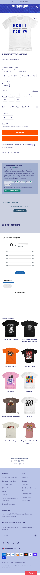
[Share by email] (18, 152)
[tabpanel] (20, 298)
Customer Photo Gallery (9, 481)
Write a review (20, 211)
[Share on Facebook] (8, 152)
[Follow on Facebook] (3, 543)
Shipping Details (27, 493)
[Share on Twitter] (11, 152)
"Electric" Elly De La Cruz (29, 366)
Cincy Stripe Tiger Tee (10, 366)
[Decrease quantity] (4, 117)
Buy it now (20, 138)
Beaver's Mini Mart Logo (10, 441)
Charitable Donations (8, 504)
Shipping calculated (15, 126)
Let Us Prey (29, 416)
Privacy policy (15, 565)
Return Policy (26, 500)
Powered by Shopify (19, 562)
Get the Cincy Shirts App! (10, 477)
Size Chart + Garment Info (29, 489)
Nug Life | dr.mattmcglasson (11, 339)
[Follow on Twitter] (8, 543)
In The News (6, 495)
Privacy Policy (26, 497)
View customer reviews (12, 190)
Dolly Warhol (29, 391)
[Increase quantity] (11, 117)
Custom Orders (7, 484)
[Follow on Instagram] (13, 543)
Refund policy (6, 565)
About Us (25, 477)
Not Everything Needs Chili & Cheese (10, 416)
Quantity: (5, 113)
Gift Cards (5, 488)
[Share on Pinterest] (15, 152)
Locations (25, 484)
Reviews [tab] (8, 280)
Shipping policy (6, 567)
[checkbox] (7, 286)
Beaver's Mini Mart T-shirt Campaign (10, 499)
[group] (20, 461)
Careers (24, 481)
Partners (4, 491)
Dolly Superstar (10, 391)
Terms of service (26, 565)
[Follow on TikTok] (18, 543)
